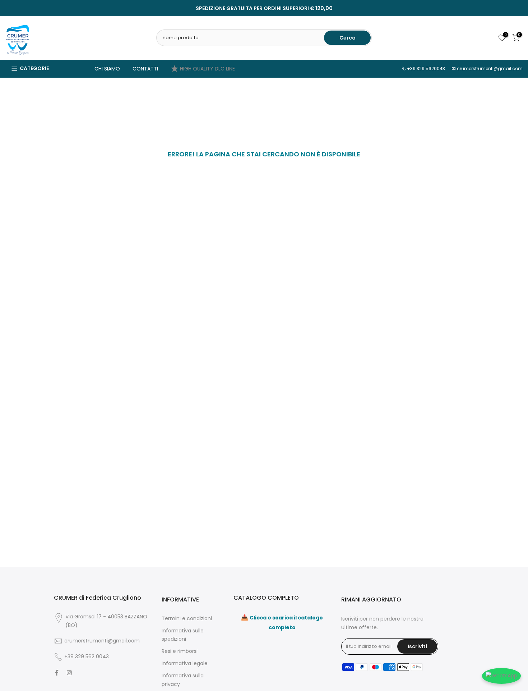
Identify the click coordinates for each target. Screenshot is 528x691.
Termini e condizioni (187, 618)
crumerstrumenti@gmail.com (490, 68)
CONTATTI (145, 68)
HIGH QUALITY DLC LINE (207, 68)
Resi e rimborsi (180, 651)
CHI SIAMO (107, 68)
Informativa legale (185, 663)
